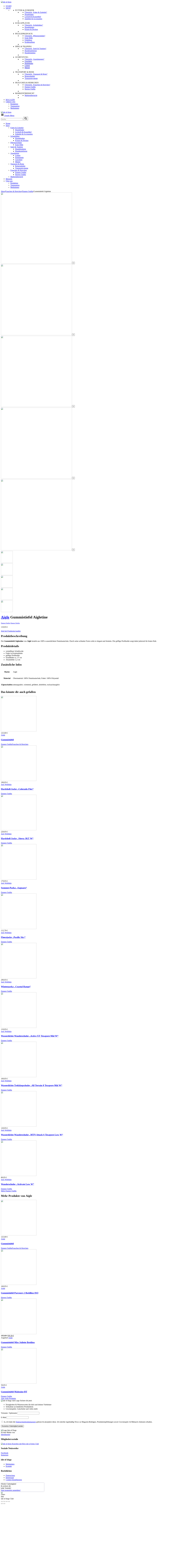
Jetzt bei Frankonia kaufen (11, 631)
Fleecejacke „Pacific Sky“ (13, 937)
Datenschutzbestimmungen (26, 1422)
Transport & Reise (17, 164)
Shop (8, 126)
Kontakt (9, 1466)
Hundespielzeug (21, 151)
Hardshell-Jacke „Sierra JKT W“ (17, 838)
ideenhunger (5, 1435)
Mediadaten (14, 187)
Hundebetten (20, 138)
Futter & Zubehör (17, 128)
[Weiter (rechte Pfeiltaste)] (4, 1503)
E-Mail (3, 1417)
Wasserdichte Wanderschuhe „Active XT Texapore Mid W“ (29, 1036)
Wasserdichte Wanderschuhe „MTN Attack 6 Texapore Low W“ (32, 1134)
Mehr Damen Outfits (8, 1191)
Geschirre (18, 160)
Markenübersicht (16, 177)
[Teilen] (7, 1501)
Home (8, 123)
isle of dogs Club (32, 1444)
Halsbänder (19, 158)
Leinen (17, 155)
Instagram (4, 1455)
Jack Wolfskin (6, 785)
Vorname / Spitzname (9, 1413)
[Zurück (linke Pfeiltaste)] (2, 1503)
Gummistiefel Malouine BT (14, 1391)
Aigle (5, 617)
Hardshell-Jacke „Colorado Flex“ (17, 789)
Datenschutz (10, 1475)
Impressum (10, 1478)
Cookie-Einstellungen (14, 1480)
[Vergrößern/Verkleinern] (2, 1501)
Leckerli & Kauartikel (23, 132)
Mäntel (17, 162)
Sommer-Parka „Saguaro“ (14, 888)
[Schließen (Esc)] (9, 1501)
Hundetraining (20, 149)
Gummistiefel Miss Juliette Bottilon (18, 1342)
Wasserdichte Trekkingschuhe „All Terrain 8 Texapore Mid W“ (31, 1085)
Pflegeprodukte (16, 143)
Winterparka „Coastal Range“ (16, 986)
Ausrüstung (14, 153)
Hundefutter (19, 130)
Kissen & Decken (21, 140)
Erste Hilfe (19, 145)
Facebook (4, 1453)
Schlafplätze (15, 136)
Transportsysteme (21, 168)
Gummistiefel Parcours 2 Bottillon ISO (19, 1293)
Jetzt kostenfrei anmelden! (10, 1490)
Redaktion (14, 183)
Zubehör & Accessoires (24, 134)
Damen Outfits (20, 172)
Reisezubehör (20, 166)
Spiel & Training (16, 147)
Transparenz (15, 185)
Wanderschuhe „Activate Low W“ (17, 1184)
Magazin (9, 179)
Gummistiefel (7, 739)
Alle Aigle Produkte (8, 1398)
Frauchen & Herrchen (18, 170)
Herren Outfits (20, 175)
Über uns (9, 181)
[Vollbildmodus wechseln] (4, 1501)
